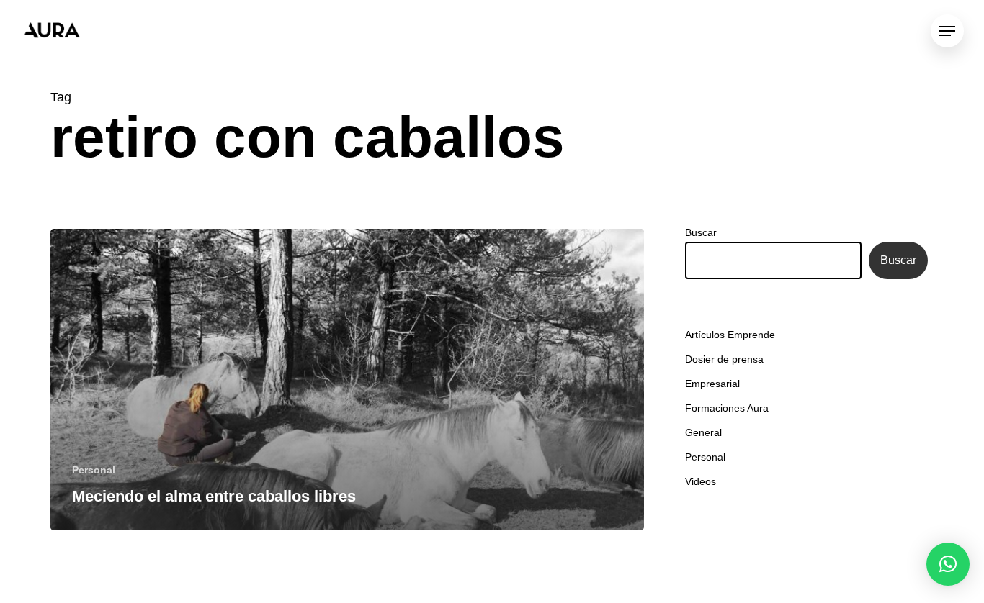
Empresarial (712, 383)
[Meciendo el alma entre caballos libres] (347, 379)
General (703, 432)
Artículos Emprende (730, 334)
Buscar (701, 232)
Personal (93, 470)
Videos (700, 481)
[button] (948, 564)
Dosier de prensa (724, 359)
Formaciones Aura (727, 408)
